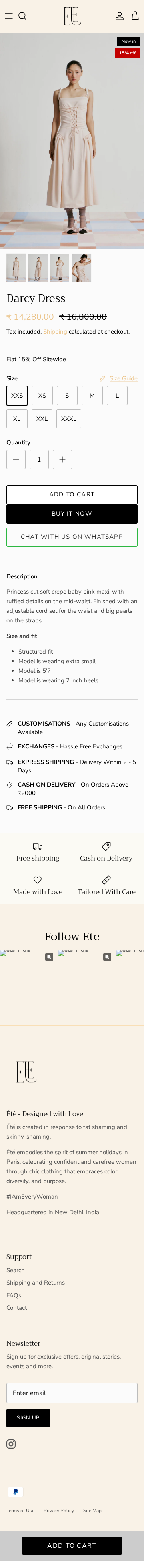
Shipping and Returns (35, 1283)
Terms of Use (20, 1510)
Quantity (18, 442)
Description (22, 576)
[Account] (117, 16)
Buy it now (72, 514)
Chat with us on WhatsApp (72, 537)
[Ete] (72, 16)
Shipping (55, 332)
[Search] (26, 16)
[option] (72, 141)
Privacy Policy (59, 1510)
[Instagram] (11, 1444)
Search (15, 1270)
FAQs (13, 1295)
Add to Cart (72, 494)
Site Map (92, 1510)
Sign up (28, 1417)
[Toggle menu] (9, 16)
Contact (16, 1308)
